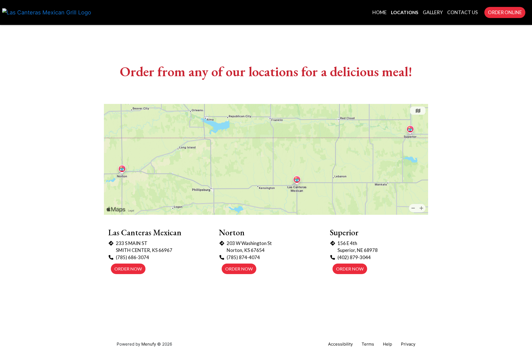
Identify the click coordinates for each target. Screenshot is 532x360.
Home (379, 12)
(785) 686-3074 (132, 257)
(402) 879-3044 (354, 257)
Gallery (433, 12)
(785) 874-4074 (243, 257)
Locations (404, 12)
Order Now (128, 268)
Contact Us (462, 12)
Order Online (505, 12)
